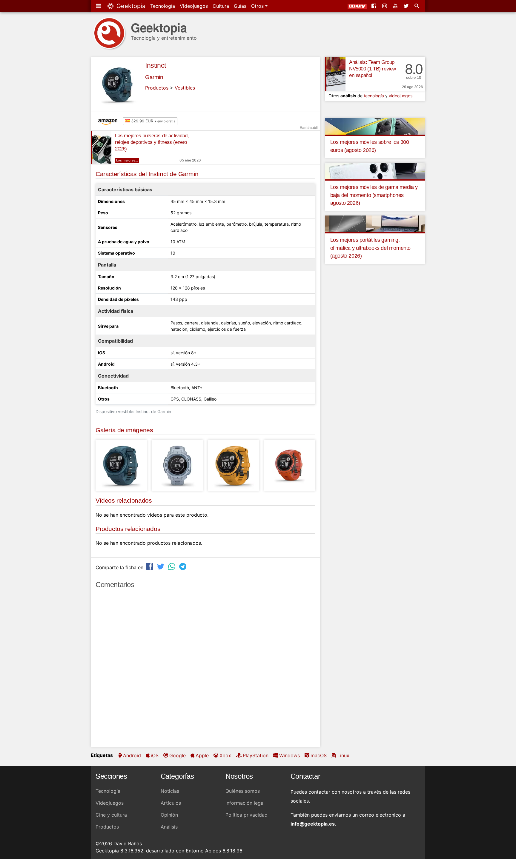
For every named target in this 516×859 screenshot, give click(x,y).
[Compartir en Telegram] (183, 566)
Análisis (169, 827)
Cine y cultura (111, 815)
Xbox (225, 755)
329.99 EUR (152, 120)
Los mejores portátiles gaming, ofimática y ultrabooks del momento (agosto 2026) (370, 248)
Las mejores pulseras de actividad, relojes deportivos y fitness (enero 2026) (152, 142)
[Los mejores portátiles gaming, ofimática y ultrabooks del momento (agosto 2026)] (375, 224)
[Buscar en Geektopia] (417, 6)
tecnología (374, 95)
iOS (155, 755)
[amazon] (109, 121)
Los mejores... (127, 160)
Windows (289, 755)
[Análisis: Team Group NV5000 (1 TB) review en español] (335, 74)
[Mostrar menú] (99, 6)
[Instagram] (385, 6)
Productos (156, 88)
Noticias (170, 791)
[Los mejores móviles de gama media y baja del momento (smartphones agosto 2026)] (375, 171)
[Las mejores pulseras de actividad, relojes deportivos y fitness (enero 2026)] (101, 147)
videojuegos (400, 95)
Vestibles (185, 88)
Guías (240, 6)
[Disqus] (205, 670)
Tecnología (162, 6)
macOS (319, 755)
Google (177, 755)
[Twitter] (406, 6)
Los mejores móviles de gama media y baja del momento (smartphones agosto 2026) (374, 195)
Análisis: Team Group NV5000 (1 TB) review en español (372, 68)
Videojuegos (194, 6)
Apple (202, 755)
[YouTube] (396, 6)
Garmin (154, 77)
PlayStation (255, 755)
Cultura (221, 6)
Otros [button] (258, 6)
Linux (343, 755)
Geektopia (130, 6)
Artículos (171, 803)
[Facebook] (374, 6)
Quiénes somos (242, 791)
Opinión (169, 815)
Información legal (245, 803)
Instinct (155, 65)
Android (132, 755)
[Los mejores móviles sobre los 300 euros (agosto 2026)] (375, 126)
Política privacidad (246, 815)
